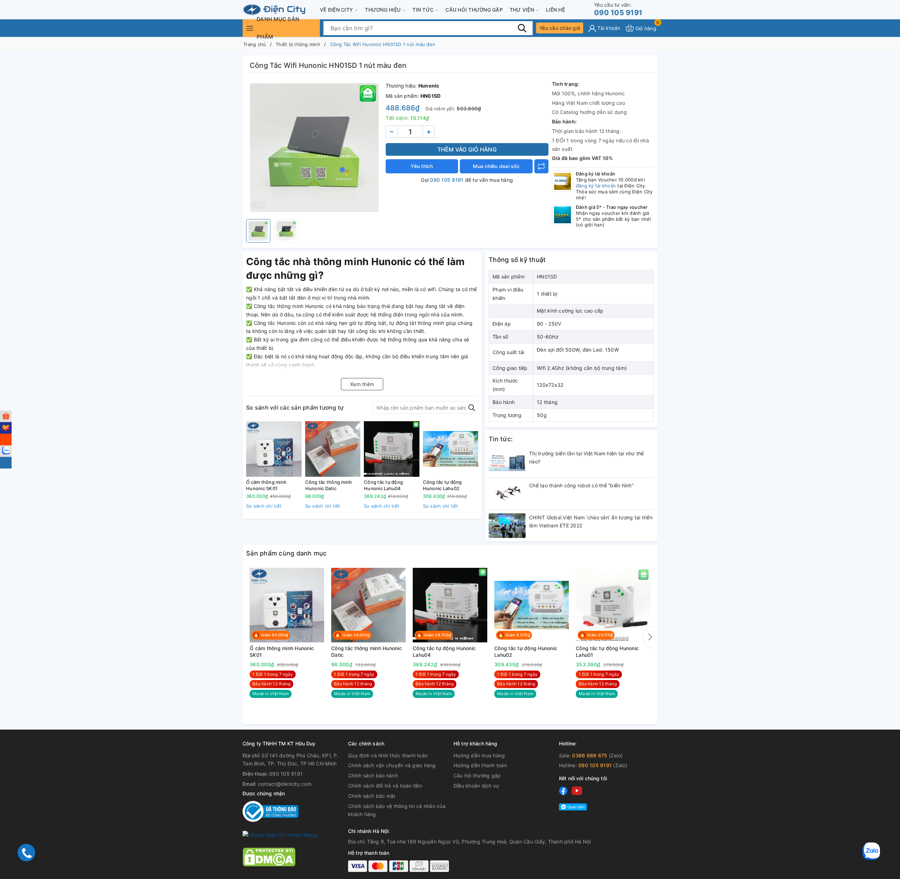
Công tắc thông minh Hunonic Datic (328, 485)
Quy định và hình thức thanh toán (388, 755)
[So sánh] (541, 166)
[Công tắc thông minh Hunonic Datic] (333, 449)
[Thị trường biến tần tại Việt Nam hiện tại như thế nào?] (507, 461)
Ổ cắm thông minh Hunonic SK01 (266, 485)
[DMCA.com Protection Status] (269, 856)
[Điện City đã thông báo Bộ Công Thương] (270, 811)
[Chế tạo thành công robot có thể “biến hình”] (507, 493)
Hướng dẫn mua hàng (479, 755)
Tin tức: (501, 439)
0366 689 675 (589, 755)
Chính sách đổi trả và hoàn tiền (385, 786)
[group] (314, 147)
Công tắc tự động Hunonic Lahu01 (607, 651)
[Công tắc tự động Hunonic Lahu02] (450, 449)
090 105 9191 (618, 9)
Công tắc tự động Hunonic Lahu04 (383, 485)
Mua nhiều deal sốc (496, 166)
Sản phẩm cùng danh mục (286, 553)
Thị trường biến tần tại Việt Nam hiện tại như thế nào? (586, 457)
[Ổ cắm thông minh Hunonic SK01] (274, 449)
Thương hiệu (383, 10)
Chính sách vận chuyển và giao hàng (392, 765)
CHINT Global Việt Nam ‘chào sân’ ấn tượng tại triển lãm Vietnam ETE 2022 (590, 521)
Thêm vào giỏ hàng (467, 149)
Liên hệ (555, 10)
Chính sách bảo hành (373, 775)
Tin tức (423, 10)
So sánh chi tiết (264, 506)
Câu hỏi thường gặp (474, 10)
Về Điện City (337, 10)
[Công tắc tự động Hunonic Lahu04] (391, 449)
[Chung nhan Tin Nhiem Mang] (280, 835)
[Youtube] (577, 790)
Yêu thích (422, 166)
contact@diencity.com (284, 784)
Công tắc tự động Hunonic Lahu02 (442, 485)
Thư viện (522, 10)
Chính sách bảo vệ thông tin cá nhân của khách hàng (396, 810)
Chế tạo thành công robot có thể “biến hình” (581, 485)
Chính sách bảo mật (372, 796)
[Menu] (249, 28)
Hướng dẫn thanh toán (480, 765)
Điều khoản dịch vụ (476, 786)
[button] (648, 637)
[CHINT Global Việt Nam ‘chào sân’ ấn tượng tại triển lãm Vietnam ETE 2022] (507, 525)
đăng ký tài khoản (596, 185)
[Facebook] (563, 790)
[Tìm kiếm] (522, 28)
